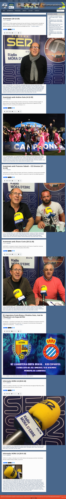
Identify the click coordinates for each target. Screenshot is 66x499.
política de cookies (45, 496)
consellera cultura (24, 482)
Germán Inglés (12, 89)
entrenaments (32, 234)
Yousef (32, 161)
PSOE (4, 489)
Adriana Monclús (17, 446)
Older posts (4, 494)
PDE (8, 487)
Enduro (39, 87)
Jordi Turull (17, 486)
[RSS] (60, 8)
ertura (37, 307)
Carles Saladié (40, 156)
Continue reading (35, 26)
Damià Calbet (35, 483)
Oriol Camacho (14, 236)
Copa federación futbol (11, 234)
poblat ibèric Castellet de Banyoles (28, 487)
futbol (27, 158)
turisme (22, 490)
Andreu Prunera (39, 479)
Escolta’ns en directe (24, 0)
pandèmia (5, 92)
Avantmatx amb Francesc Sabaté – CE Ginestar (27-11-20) (23, 167)
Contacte (16, 0)
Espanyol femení (38, 157)
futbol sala (39, 88)
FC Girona (8, 88)
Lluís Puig (37, 486)
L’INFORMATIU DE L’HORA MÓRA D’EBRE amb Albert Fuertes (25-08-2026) (55, 33)
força (13, 88)
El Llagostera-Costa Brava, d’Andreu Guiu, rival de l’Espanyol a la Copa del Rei (23, 316)
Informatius (10, 10)
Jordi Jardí (12, 486)
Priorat (25, 92)
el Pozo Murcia (28, 157)
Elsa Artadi (26, 484)
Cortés (21, 157)
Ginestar (26, 235)
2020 (17, 85)
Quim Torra (7, 489)
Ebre (4, 484)
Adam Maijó (23, 85)
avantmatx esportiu (29, 156)
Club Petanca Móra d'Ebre (11, 307)
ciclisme (23, 86)
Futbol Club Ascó (6, 485)
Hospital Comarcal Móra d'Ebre (37, 485)
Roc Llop (20, 489)
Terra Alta (34, 92)
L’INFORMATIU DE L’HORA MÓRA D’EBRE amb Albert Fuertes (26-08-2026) (55, 21)
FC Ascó (11, 158)
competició (5, 157)
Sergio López (41, 489)
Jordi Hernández (30, 89)
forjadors (16, 88)
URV (31, 490)
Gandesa (8, 447)
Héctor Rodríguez (24, 485)
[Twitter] (64, 8)
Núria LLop (9, 236)
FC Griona (15, 158)
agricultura (34, 446)
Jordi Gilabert (28, 447)
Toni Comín (18, 490)
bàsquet (39, 306)
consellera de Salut (31, 482)
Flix (11, 88)
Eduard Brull (21, 484)
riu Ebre (16, 489)
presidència (37, 487)
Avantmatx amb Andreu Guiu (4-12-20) (18, 97)
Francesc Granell (21, 88)
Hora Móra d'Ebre (9, 85)
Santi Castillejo (25, 489)
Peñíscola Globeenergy (11, 161)
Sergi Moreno (36, 489)
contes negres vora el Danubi (27, 483)
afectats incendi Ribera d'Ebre (26, 446)
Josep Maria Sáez (22, 486)
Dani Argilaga (41, 483)
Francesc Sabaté (9, 235)
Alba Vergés (23, 479)
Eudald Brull (37, 484)
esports (42, 87)
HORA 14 (16, 447)
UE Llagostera (27, 161)
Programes (17, 10)
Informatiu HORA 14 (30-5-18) (14, 454)
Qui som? (41, 0)
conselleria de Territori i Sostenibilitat (15, 483)
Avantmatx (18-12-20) (11, 19)
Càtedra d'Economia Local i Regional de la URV (11, 482)
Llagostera (5, 236)
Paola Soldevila (10, 92)
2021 (19, 85)
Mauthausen (5, 487)
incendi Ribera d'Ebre (22, 447)
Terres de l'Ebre (10, 490)
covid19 (36, 87)
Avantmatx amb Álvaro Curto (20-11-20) (18, 242)
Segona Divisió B (21, 161)
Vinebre (19, 448)
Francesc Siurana (28, 88)
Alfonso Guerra (28, 479)
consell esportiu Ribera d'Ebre (15, 87)
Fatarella (4, 88)
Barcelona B (35, 156)
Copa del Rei (23, 87)
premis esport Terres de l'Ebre (18, 92)
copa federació (10, 157)
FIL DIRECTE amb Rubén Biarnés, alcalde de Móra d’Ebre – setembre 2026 (55, 17)
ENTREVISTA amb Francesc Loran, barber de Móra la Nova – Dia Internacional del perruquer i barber (56, 25)
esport (7, 308)
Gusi (25, 89)
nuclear (36, 447)
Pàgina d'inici (10, 0)
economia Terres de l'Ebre (14, 484)
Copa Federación (16, 157)
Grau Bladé (30, 235)
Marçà (33, 447)
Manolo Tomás (42, 486)
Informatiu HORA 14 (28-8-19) (14, 381)
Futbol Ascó (42, 484)
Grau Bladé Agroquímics (19, 89)
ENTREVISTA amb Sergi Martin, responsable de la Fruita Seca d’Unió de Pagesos (56, 29)
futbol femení (34, 88)
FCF (18, 158)
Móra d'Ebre (41, 308)
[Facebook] (62, 8)
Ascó (7, 86)
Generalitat (12, 447)
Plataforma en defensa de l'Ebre (16, 487)
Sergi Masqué (30, 489)
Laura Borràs (32, 486)
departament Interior (26, 234)
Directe (24, 10)
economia (7, 484)
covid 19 (32, 87)
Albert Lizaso (27, 85)
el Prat (33, 157)
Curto (34, 307)
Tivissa (14, 490)
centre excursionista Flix (17, 86)
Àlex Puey (32, 85)
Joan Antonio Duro (6, 486)
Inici (4, 10)
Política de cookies (33, 0)
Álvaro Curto (18, 306)
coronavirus (28, 87)
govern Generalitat (17, 485)
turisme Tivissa (27, 490)
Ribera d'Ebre (29, 92)
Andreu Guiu (37, 85)
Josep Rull (28, 486)
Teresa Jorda (10, 448)
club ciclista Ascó (36, 86)
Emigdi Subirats (31, 484)
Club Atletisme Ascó (29, 86)
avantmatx (10, 86)
